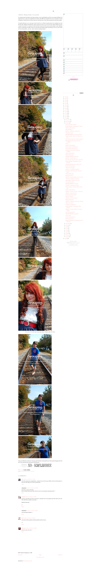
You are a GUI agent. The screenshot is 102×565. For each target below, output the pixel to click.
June (67, 228)
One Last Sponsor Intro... (70, 182)
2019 (66, 103)
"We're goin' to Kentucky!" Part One (72, 178)
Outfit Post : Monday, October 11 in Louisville (74, 177)
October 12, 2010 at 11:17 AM (29, 479)
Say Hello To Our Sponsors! (71, 204)
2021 (66, 100)
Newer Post (20, 554)
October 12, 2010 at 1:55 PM (30, 496)
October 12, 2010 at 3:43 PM (32, 510)
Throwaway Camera (69, 132)
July (67, 226)
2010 (66, 118)
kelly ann (23, 528)
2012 (66, 115)
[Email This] (24, 470)
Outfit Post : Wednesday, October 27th (73, 131)
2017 (66, 106)
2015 (66, 110)
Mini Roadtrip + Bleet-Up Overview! (72, 180)
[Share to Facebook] (28, 470)
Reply (23, 484)
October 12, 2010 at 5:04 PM (29, 518)
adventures (23, 471)
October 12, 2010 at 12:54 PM (32, 488)
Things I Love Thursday (70, 167)
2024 (66, 97)
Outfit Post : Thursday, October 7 (72, 198)
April (67, 231)
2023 (66, 98)
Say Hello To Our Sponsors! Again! (72, 185)
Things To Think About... (70, 153)
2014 (66, 111)
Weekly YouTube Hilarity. (70, 127)
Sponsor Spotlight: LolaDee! (71, 124)
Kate (22, 518)
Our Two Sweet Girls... (70, 218)
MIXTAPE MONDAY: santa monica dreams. (74, 134)
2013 (66, 113)
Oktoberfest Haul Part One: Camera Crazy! (73, 164)
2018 (66, 105)
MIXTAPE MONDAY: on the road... (72, 156)
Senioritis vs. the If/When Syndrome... (73, 169)
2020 (66, 101)
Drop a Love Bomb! (69, 196)
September (68, 223)
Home (40, 554)
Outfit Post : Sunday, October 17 (72, 158)
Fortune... (67, 143)
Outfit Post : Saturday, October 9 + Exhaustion (74, 191)
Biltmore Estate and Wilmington (72, 146)
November (68, 121)
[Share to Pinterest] (29, 470)
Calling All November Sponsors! (72, 148)
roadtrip (32, 471)
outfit (28, 471)
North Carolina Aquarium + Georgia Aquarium (74, 139)
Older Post (60, 554)
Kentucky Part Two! (69, 175)
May (67, 230)
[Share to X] (26, 470)
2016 (66, 108)
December (68, 119)
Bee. (22, 479)
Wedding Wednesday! (70, 154)
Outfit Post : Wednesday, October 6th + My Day (74, 201)
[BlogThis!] (25, 470)
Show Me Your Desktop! (70, 212)
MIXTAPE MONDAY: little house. (72, 183)
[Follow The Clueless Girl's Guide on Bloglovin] (74, 80)
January (67, 236)
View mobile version (40, 557)
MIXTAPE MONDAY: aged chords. (72, 213)
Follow (73, 77)
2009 (66, 238)
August (67, 225)
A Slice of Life (68, 215)
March (67, 233)
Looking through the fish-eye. (71, 194)
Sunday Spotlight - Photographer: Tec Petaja (74, 126)
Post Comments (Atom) (27, 560)
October (67, 123)
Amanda (23, 496)
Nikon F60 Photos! (69, 129)
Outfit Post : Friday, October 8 (71, 193)
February (67, 235)
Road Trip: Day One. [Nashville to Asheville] (74, 159)
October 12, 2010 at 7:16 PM (31, 528)
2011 (66, 116)
